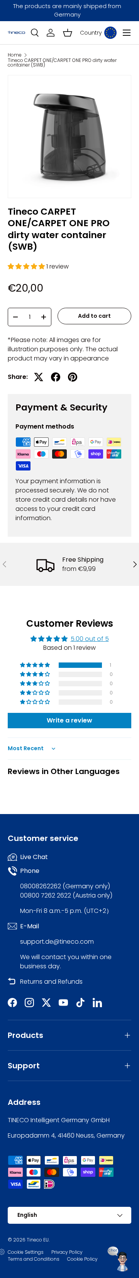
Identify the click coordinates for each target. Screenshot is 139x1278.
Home (15, 55)
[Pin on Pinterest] (72, 377)
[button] (67, 32)
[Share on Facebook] (55, 377)
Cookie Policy (82, 1259)
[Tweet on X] (38, 377)
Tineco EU (38, 1239)
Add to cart (94, 316)
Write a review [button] (69, 720)
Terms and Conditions (33, 1259)
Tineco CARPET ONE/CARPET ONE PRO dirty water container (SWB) (62, 62)
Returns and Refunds (51, 981)
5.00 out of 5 (90, 638)
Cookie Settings (26, 1252)
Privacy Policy (67, 1252)
